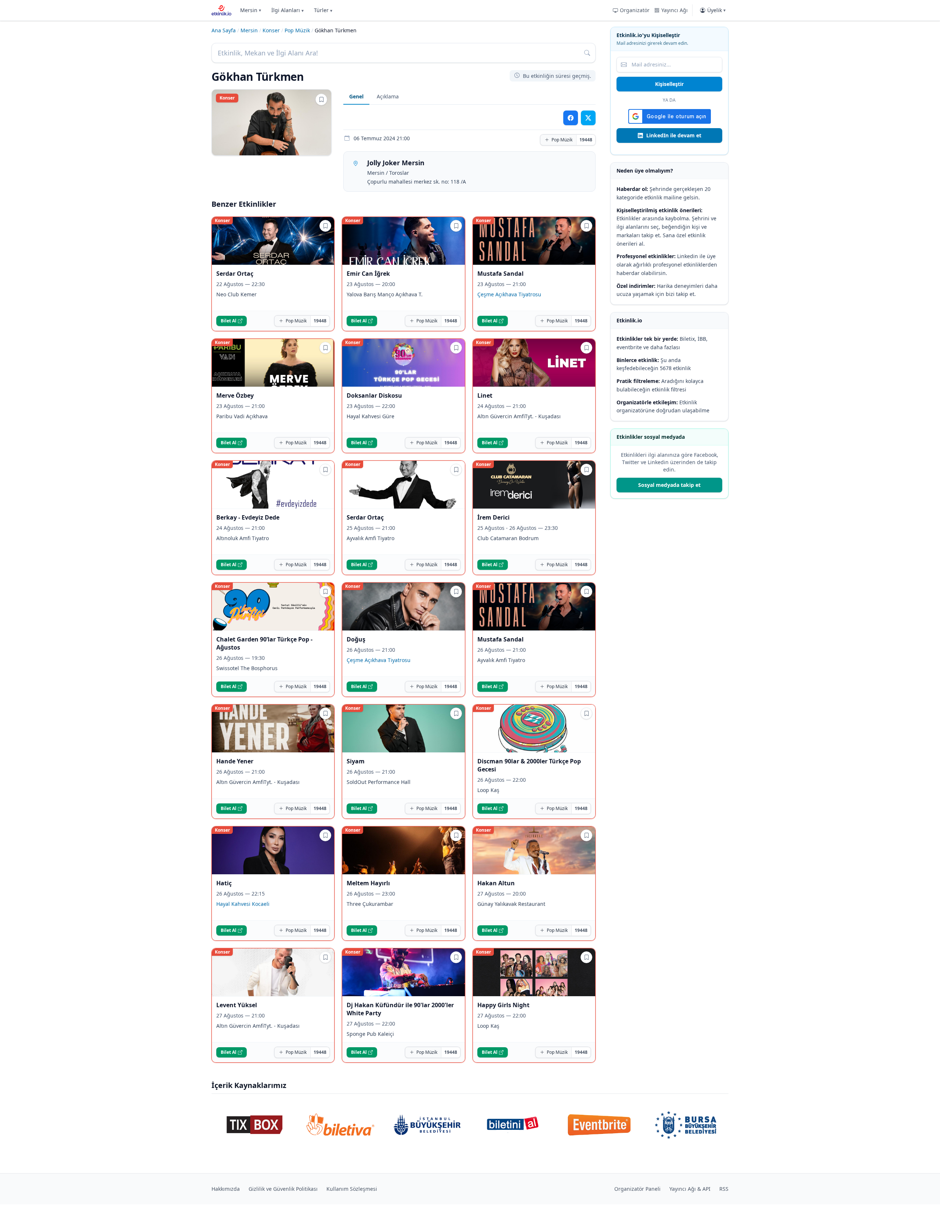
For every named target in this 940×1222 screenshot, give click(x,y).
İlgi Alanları (287, 10)
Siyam (356, 761)
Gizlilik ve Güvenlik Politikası (283, 1188)
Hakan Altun (496, 883)
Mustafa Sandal (500, 274)
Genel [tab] (356, 96)
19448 (585, 140)
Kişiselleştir (669, 83)
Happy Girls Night (503, 1005)
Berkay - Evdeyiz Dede (247, 517)
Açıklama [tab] (388, 96)
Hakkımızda (226, 1188)
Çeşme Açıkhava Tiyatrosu (509, 294)
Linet (484, 395)
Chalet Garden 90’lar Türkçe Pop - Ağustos (264, 643)
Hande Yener (234, 761)
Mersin (250, 10)
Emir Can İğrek (368, 274)
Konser (271, 30)
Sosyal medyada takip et (669, 484)
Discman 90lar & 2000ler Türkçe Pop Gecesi (529, 765)
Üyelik (716, 10)
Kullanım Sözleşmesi (351, 1188)
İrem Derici (493, 517)
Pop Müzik (297, 30)
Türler (323, 10)
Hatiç (224, 883)
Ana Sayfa (224, 30)
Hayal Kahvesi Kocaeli (243, 903)
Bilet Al (228, 321)
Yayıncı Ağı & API (690, 1188)
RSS (723, 1188)
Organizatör (635, 10)
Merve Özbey (235, 395)
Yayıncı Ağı (674, 10)
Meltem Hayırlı (368, 883)
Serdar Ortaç (234, 274)
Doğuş (356, 639)
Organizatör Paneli (637, 1188)
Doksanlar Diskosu (374, 395)
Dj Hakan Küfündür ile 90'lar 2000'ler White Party (400, 1009)
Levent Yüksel (236, 1005)
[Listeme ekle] (321, 99)
